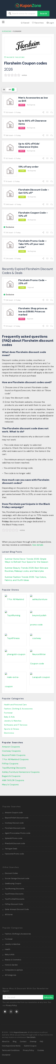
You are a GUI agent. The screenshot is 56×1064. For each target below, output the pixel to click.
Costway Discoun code (14, 823)
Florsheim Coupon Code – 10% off (33, 214)
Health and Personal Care (15, 704)
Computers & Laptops (14, 970)
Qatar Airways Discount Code (17, 909)
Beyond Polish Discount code (16, 818)
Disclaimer (6, 1055)
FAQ (41, 1041)
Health (7, 949)
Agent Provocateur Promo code (17, 833)
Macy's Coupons (10, 784)
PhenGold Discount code (15, 843)
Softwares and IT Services (15, 725)
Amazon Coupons (11, 746)
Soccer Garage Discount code (17, 878)
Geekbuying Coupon (13, 883)
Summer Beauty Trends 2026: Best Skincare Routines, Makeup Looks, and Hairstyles (26, 569)
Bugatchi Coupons (11, 776)
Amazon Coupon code (14, 813)
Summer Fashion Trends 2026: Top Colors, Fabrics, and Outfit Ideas (25, 579)
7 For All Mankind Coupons (15, 759)
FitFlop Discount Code (14, 904)
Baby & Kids (9, 717)
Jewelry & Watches (12, 721)
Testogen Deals (11, 849)
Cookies (40, 1050)
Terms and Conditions (11, 1050)
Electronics (9, 733)
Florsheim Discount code (15, 828)
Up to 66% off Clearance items (32, 122)
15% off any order (28, 166)
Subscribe (48, 997)
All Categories (10, 975)
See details (37, 544)
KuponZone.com (20, 1032)
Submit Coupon (30, 1046)
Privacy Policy (11, 1005)
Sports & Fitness (11, 729)
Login (51, 23)
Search (43, 13)
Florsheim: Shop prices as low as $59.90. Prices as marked (32, 311)
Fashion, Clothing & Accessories (18, 708)
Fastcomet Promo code (14, 854)
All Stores (9, 914)
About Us (5, 1041)
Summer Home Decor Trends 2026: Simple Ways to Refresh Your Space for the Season (26, 560)
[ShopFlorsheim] (28, 45)
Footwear (8, 713)
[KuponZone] (28, 5)
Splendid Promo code (13, 838)
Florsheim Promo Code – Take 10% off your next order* (32, 244)
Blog (14, 1041)
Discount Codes (11, 873)
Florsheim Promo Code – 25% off (32, 282)
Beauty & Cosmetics (13, 960)
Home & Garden (11, 965)
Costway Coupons (11, 750)
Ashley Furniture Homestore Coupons (21, 772)
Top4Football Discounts (14, 899)
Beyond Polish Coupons (13, 755)
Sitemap (33, 1041)
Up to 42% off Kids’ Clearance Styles (29, 145)
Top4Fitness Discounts (14, 894)
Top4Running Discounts (14, 767)
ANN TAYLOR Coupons (13, 780)
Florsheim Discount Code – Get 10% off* (33, 191)
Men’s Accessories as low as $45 (33, 99)
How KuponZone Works (11, 1046)
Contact (23, 1041)
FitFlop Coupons (10, 763)
